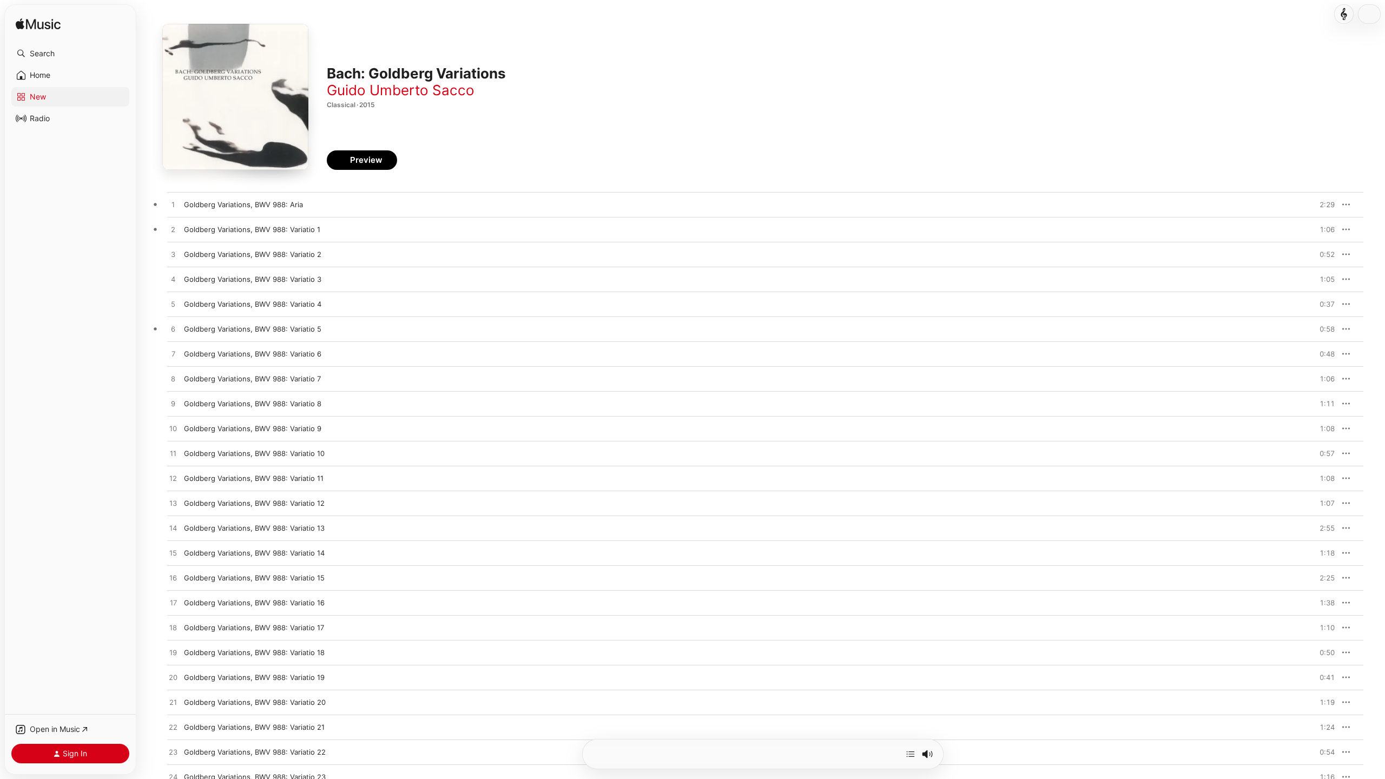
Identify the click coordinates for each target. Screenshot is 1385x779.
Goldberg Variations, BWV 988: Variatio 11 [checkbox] (254, 478)
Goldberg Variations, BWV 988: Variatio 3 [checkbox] (252, 279)
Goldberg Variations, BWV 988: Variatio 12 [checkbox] (254, 503)
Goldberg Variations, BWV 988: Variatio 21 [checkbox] (254, 727)
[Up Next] (910, 754)
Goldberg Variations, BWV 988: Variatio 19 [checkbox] (254, 677)
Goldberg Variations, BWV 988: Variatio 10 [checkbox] (254, 453)
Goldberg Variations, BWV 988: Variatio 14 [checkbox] (254, 553)
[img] (38, 24)
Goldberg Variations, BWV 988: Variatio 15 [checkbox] (254, 577)
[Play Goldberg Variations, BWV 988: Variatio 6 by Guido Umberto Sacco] (173, 354)
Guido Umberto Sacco (400, 90)
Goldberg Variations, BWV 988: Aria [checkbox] (243, 204)
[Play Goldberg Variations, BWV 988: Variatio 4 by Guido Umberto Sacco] (173, 304)
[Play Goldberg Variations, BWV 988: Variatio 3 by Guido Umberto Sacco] (173, 280)
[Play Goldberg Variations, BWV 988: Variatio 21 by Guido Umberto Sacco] (173, 727)
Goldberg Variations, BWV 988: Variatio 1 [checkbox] (252, 229)
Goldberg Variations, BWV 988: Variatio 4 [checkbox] (252, 304)
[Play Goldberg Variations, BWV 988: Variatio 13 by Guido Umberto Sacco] (173, 528)
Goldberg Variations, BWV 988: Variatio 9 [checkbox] (252, 428)
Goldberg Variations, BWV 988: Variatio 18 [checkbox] (254, 652)
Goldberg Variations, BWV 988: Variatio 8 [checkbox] (252, 403)
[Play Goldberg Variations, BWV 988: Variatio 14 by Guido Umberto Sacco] (173, 553)
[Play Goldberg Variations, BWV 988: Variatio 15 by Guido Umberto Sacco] (173, 578)
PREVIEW (1323, 204)
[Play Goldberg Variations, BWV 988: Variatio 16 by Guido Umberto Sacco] (173, 603)
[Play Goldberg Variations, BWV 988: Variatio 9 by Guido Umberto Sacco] (173, 429)
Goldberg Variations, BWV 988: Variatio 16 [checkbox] (254, 602)
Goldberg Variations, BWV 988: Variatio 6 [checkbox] (252, 353)
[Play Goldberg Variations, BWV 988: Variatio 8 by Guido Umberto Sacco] (173, 404)
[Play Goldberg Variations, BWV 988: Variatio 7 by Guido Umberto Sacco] (173, 379)
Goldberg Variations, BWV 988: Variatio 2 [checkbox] (252, 254)
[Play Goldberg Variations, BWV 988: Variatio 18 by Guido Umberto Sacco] (173, 653)
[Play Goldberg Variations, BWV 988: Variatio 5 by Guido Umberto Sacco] (173, 329)
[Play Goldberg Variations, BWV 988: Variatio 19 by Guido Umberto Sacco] (173, 678)
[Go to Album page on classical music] (1344, 14)
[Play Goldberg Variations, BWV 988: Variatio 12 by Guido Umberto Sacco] (173, 504)
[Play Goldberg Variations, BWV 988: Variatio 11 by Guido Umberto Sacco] (173, 479)
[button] (70, 53)
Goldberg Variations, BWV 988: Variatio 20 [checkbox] (255, 702)
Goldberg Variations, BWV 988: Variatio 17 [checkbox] (254, 627)
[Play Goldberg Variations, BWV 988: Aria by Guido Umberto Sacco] (173, 205)
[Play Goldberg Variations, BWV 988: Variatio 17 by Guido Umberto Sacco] (173, 628)
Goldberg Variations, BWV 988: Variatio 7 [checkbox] (252, 378)
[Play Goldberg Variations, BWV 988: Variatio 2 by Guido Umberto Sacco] (173, 255)
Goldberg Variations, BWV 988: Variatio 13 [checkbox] (254, 528)
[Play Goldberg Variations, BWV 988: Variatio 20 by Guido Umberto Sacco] (173, 703)
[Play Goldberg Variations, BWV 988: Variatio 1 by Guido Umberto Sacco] (173, 230)
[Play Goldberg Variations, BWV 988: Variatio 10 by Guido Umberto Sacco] (173, 454)
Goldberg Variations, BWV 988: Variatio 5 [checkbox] (252, 329)
